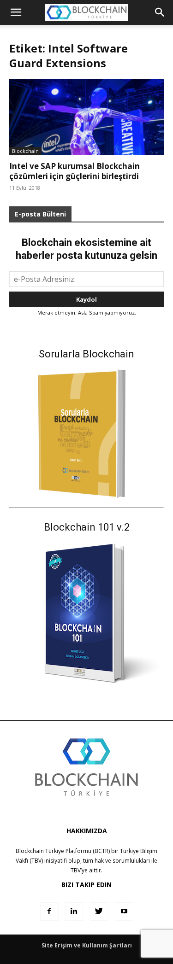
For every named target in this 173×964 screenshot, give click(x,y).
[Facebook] (49, 911)
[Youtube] (124, 911)
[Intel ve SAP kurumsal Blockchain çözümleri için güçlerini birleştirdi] (86, 117)
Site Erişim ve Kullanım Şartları (87, 945)
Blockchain (25, 150)
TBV (76, 870)
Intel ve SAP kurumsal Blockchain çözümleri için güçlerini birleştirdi (74, 171)
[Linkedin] (74, 911)
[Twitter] (99, 911)
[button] (160, 12)
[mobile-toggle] (15, 12)
